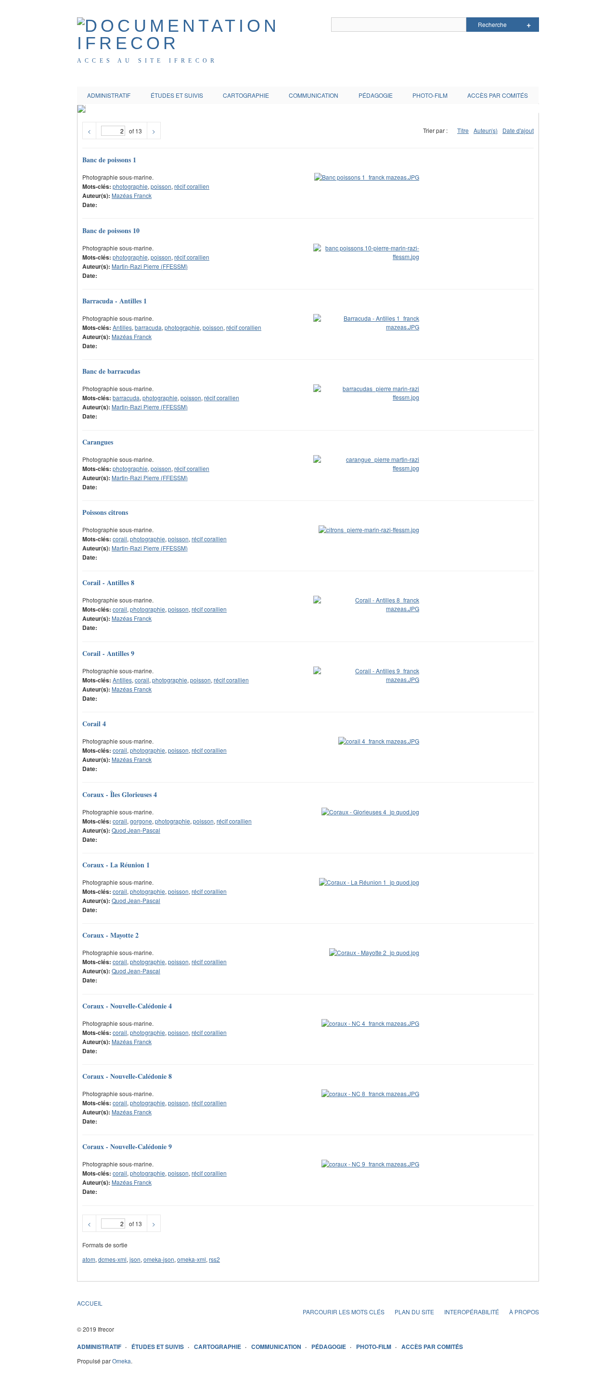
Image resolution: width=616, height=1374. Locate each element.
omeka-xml (191, 1259)
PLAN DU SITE (414, 1312)
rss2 (214, 1259)
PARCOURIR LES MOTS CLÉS (344, 1312)
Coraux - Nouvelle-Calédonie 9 (127, 1146)
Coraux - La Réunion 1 (116, 865)
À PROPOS (524, 1312)
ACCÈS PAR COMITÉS (497, 95)
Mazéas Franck (132, 195)
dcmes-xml (112, 1259)
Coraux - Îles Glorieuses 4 (119, 794)
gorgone (141, 821)
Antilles (122, 327)
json (135, 1259)
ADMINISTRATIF (108, 95)
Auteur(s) (486, 130)
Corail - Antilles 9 (108, 653)
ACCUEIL (90, 1303)
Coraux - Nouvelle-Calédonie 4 (127, 1006)
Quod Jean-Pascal (136, 830)
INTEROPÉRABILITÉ (471, 1312)
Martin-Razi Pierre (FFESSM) (150, 266)
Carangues (97, 442)
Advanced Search (528, 24)
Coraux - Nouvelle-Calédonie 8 (127, 1076)
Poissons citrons (105, 512)
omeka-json (158, 1259)
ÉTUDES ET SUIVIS (177, 95)
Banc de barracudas (111, 371)
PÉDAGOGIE (376, 95)
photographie (130, 186)
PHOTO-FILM (430, 95)
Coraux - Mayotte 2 (110, 935)
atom (88, 1259)
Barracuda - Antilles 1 (114, 301)
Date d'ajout (518, 130)
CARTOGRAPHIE (246, 95)
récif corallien (191, 186)
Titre (463, 130)
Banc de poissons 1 (109, 160)
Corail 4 (94, 724)
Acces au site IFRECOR (147, 60)
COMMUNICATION (313, 95)
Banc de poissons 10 (111, 230)
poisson (161, 186)
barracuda (148, 327)
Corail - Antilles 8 (108, 582)
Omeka (121, 1361)
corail (120, 539)
